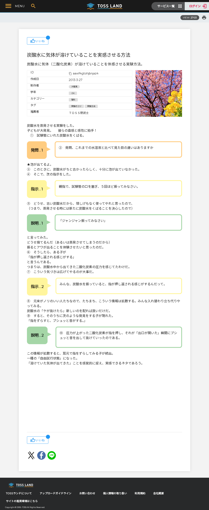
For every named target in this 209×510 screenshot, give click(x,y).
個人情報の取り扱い (115, 493)
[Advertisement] (104, 399)
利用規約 (140, 493)
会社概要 (158, 493)
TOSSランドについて (19, 493)
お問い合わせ (87, 493)
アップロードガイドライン (55, 493)
